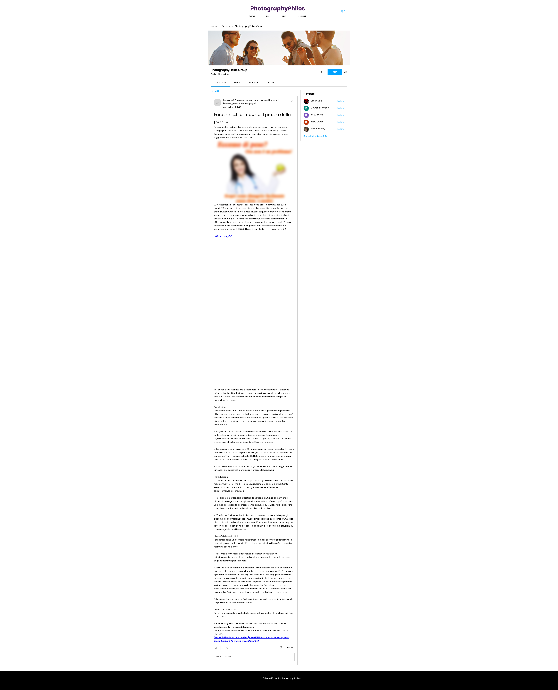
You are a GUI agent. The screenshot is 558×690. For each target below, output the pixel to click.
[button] (343, 11)
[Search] (321, 72)
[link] (220, 83)
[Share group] (345, 72)
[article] (254, 380)
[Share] (293, 100)
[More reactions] (226, 648)
